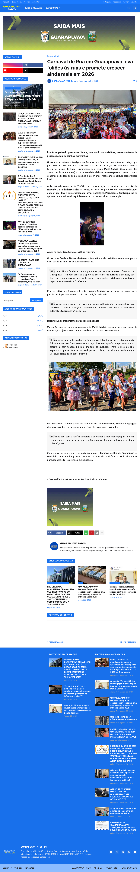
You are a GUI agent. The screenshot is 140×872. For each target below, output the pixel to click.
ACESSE (6, 2)
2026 (23, 330)
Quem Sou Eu (17, 2)
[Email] (96, 532)
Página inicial (53, 56)
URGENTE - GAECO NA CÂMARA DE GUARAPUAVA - (28, 262)
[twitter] (33, 70)
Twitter (126, 2)
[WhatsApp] (86, 532)
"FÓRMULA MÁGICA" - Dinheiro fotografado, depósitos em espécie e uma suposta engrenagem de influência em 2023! (91, 592)
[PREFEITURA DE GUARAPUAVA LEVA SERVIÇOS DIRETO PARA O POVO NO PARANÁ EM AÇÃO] (102, 825)
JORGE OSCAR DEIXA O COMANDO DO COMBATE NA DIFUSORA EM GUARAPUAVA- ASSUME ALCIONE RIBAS (30, 119)
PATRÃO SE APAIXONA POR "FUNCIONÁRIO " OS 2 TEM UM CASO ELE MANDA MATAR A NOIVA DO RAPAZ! (123, 733)
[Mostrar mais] (102, 532)
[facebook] (33, 65)
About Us (98, 868)
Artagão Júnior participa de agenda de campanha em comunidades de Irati (123, 810)
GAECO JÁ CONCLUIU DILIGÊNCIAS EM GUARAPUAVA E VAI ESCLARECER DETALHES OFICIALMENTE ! (121, 794)
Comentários (12, 347)
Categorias (52, 8)
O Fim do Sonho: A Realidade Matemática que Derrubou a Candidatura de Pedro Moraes (30, 180)
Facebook (117, 2)
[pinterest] (123, 852)
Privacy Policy (112, 868)
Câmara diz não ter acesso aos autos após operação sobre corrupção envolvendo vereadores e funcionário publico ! (122, 775)
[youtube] (13, 70)
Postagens (12, 345)
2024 (23, 320)
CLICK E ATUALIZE (33, 8)
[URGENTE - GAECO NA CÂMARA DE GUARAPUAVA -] (9, 263)
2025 (23, 325)
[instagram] (13, 65)
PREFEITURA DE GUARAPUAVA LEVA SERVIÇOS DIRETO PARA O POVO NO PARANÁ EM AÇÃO (123, 826)
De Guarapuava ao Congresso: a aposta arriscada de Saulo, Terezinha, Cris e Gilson (29, 278)
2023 (23, 316)
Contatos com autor (31, 2)
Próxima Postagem (127, 642)
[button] (128, 8)
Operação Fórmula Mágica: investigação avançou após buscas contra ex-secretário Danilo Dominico (123, 590)
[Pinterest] (91, 532)
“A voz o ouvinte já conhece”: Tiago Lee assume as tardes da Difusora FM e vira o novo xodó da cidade (30, 227)
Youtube (134, 2)
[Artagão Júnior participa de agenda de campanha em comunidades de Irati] (102, 811)
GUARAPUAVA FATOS (73, 543)
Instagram (107, 2)
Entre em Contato (129, 868)
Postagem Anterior (57, 642)
